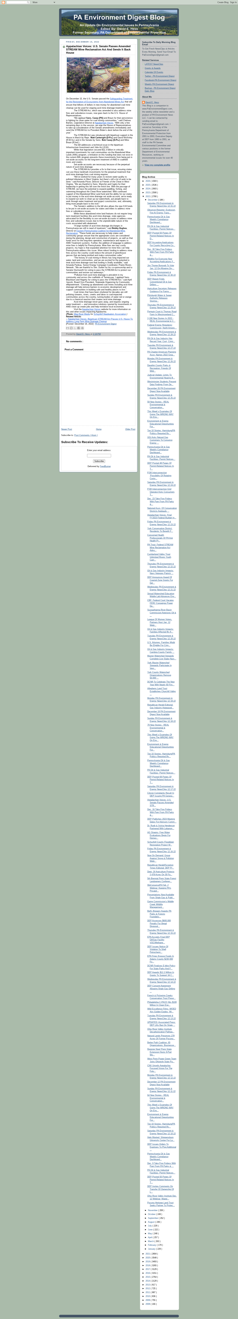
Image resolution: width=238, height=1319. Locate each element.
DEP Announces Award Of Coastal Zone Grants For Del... (160, 580)
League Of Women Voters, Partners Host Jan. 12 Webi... (159, 622)
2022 (148, 196)
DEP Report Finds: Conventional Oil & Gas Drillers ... (159, 282)
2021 (148, 1254)
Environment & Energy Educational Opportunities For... (160, 424)
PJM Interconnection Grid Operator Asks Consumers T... (161, 492)
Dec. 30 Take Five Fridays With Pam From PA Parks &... (160, 252)
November (153, 1210)
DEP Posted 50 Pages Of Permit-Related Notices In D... (160, 236)
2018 (148, 1265)
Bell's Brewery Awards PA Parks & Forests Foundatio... (159, 914)
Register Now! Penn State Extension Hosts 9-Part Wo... (159, 1052)
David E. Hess (152, 102)
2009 (148, 1300)
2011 (148, 1292)
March (151, 1241)
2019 (148, 1261)
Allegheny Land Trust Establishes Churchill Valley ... (161, 691)
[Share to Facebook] (78, 328)
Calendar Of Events (154, 72)
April (150, 1237)
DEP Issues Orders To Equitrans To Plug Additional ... (161, 1147)
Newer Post (66, 429)
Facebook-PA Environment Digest (160, 80)
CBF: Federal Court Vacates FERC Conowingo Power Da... (160, 603)
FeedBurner (105, 466)
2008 (148, 1304)
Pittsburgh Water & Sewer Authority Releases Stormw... (159, 298)
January (152, 1249)
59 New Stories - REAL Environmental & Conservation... (158, 405)
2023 (148, 192)
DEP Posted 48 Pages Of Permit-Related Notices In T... (160, 466)
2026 (148, 181)
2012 (148, 1288)
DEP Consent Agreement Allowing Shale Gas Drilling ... (161, 989)
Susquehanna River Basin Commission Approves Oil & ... (161, 613)
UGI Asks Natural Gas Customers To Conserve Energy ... (159, 440)
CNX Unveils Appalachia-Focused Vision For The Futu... (159, 1068)
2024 (148, 189)
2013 (148, 1285)
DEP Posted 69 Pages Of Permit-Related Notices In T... (160, 780)
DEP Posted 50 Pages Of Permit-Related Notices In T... (160, 1180)
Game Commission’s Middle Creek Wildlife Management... (160, 904)
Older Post (130, 429)
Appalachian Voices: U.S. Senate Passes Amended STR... (160, 803)
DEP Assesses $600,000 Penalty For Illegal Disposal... (159, 923)
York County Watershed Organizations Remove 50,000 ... (159, 675)
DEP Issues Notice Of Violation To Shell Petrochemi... (157, 949)
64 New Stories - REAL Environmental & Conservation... (158, 1098)
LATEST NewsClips (154, 64)
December (153, 200)
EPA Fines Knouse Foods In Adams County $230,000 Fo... (160, 959)
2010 (148, 1296)
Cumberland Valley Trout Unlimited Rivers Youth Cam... (159, 557)
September (153, 1218)
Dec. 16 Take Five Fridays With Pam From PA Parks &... (160, 812)
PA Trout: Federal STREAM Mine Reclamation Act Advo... (160, 548)
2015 (148, 1277)
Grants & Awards (153, 68)
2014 (148, 1281)
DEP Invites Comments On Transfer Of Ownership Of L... (160, 1189)
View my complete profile (157, 165)
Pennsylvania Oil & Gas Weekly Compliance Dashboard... (158, 220)
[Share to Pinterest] (82, 328)
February (152, 1245)
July (150, 1226)
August (151, 1222)
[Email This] (67, 328)
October (152, 1214)
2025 (148, 185)
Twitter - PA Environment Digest (160, 76)
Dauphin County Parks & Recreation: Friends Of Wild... (159, 368)
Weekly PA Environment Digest (159, 84)
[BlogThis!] (71, 328)
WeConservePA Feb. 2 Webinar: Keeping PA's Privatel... (159, 888)
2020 (148, 1258)
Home (99, 429)
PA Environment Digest (106, 324)
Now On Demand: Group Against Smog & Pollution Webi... (160, 858)
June (150, 1230)
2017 (148, 1269)
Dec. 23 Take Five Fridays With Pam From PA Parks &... (160, 501)
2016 (148, 1273)
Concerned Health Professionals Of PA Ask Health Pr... (160, 538)
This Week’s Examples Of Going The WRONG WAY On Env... (160, 414)
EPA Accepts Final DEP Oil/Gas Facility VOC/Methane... (158, 940)
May (150, 1233)
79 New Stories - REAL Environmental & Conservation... (158, 728)
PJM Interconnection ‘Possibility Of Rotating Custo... (159, 476)
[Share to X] (75, 328)
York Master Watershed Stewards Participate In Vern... (159, 666)
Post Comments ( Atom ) (86, 435)
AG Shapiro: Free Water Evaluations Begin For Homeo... (158, 835)
